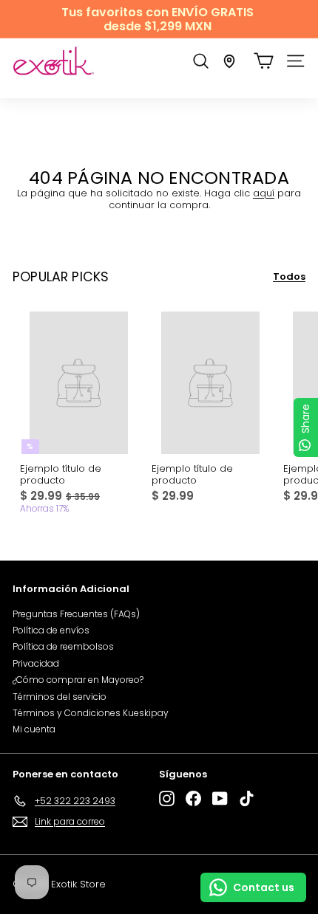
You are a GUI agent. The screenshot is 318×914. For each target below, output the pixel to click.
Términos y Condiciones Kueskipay (91, 713)
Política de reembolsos (63, 646)
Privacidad (36, 663)
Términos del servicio (59, 696)
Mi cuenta (34, 729)
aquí (263, 193)
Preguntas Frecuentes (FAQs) (76, 614)
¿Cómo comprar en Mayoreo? (78, 679)
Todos (289, 277)
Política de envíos (51, 630)
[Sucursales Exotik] (229, 61)
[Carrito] (263, 61)
